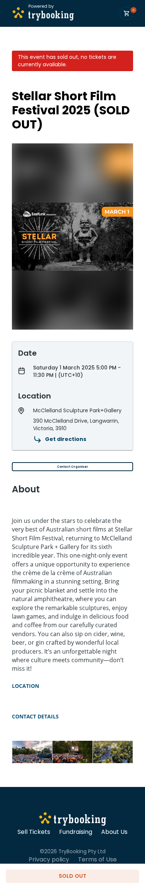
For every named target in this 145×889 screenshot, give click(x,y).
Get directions (65, 439)
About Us (114, 832)
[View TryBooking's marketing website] (72, 820)
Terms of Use (97, 859)
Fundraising (75, 832)
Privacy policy (49, 859)
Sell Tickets (33, 832)
